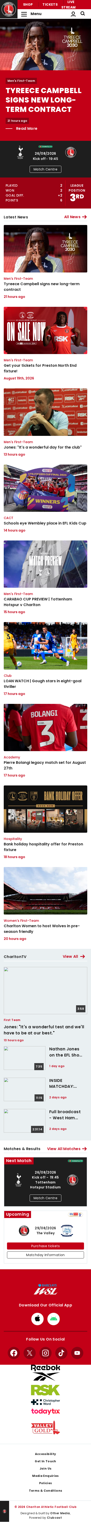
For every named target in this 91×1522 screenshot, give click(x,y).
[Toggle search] (82, 14)
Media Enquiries (45, 1476)
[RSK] (45, 1390)
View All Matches (63, 1148)
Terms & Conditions (45, 1491)
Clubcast (54, 1518)
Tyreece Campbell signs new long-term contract (43, 99)
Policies (45, 1483)
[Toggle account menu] (73, 14)
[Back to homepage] (9, 9)
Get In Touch (45, 1461)
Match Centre (45, 169)
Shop (28, 4)
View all (70, 956)
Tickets (50, 4)
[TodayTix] (45, 1412)
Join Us (46, 1469)
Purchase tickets (45, 1246)
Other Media (60, 1513)
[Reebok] (45, 1373)
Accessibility (45, 1454)
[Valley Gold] (45, 1427)
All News (72, 217)
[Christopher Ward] (45, 1402)
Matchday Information (45, 1255)
